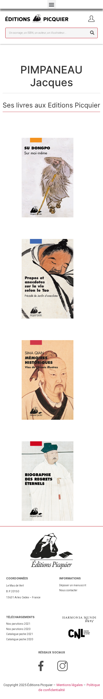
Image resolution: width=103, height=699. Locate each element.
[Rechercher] (92, 33)
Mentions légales (70, 685)
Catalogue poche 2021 (19, 634)
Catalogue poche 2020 (19, 639)
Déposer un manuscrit (72, 585)
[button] (51, 4)
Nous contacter (68, 590)
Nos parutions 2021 (18, 623)
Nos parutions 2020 (18, 629)
